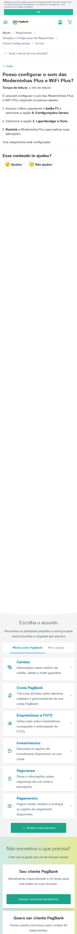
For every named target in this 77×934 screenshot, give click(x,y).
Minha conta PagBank (27, 647)
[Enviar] (5, 53)
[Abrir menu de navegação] (5, 22)
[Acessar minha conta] (60, 22)
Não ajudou (43, 164)
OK (38, 12)
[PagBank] (21, 22)
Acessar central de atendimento (38, 899)
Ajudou (16, 164)
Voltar (9, 66)
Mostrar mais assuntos (41, 828)
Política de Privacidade (22, 4)
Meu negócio (56, 647)
